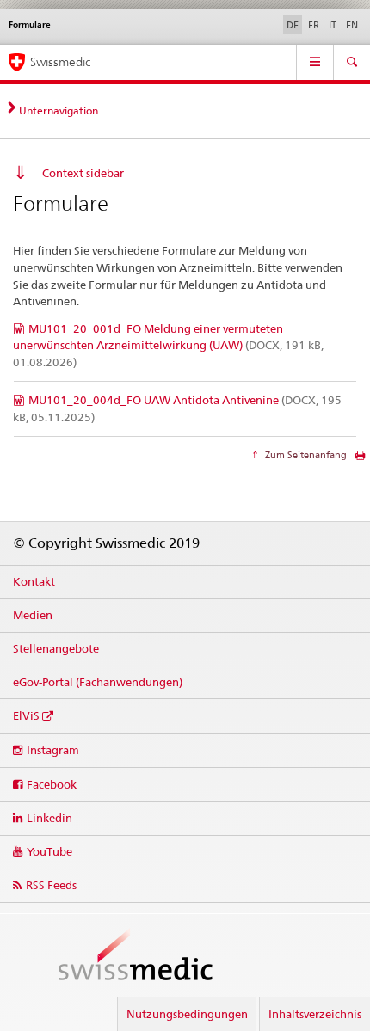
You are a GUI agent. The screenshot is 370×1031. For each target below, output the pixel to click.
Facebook (52, 784)
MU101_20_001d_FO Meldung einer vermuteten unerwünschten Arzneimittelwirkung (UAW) (168, 346)
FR (313, 25)
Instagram (53, 750)
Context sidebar (83, 173)
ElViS (26, 715)
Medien (32, 615)
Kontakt (34, 581)
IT (332, 25)
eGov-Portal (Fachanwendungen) (97, 682)
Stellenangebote (56, 648)
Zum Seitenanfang (304, 455)
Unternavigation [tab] (58, 110)
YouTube (49, 851)
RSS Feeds (51, 885)
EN (352, 25)
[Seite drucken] (360, 459)
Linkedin (49, 818)
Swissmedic (60, 62)
